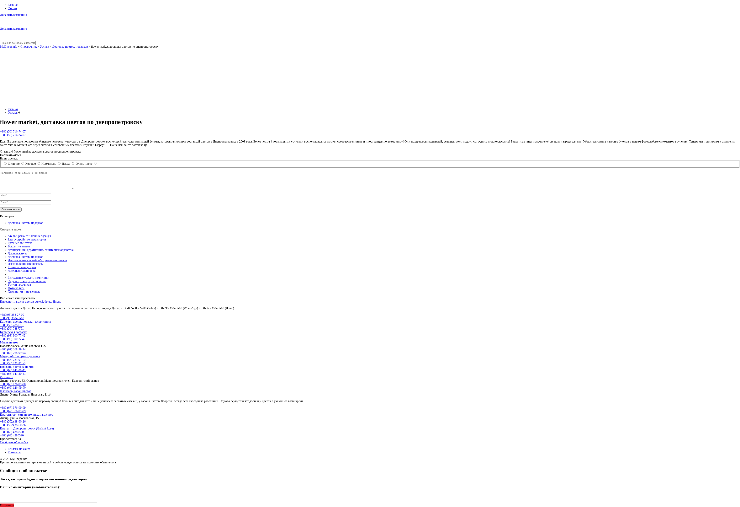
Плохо (66, 163)
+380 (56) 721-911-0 (12, 359)
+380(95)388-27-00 (12, 314)
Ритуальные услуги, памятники (28, 277)
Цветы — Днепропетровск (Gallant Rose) (27, 428)
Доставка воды (17, 253)
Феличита (6, 377)
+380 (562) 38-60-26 (13, 421)
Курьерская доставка (13, 332)
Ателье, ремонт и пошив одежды (29, 236)
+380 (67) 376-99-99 (13, 407)
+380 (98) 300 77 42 (12, 335)
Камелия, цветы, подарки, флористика (25, 321)
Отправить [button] (7, 505)
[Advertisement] (370, 77)
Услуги (44, 46)
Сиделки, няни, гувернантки (27, 281)
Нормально (48, 163)
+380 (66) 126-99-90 (13, 384)
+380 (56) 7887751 (12, 325)
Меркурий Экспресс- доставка (20, 356)
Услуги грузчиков (19, 284)
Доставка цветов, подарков (70, 46)
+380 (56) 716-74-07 (13, 131)
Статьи (12, 8)
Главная (13, 4)
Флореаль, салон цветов (15, 391)
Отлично (14, 163)
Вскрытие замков (19, 246)
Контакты (14, 452)
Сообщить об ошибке (14, 442)
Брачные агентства (20, 243)
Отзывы (13, 112)
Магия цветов (9, 342)
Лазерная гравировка (21, 270)
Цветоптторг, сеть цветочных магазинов (26, 414)
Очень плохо (84, 163)
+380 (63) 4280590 (12, 432)
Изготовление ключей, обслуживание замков (37, 260)
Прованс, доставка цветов (17, 366)
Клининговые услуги (22, 267)
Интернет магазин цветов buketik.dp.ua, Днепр (30, 301)
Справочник (28, 46)
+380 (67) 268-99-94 (13, 349)
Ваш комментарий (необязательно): (30, 487)
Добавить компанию (13, 14)
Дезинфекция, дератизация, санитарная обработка (41, 249)
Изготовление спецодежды (25, 263)
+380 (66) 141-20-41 (13, 370)
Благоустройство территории (27, 239)
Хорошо (30, 163)
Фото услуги (16, 288)
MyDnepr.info (8, 46)
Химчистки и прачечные (24, 291)
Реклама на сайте (19, 448)
